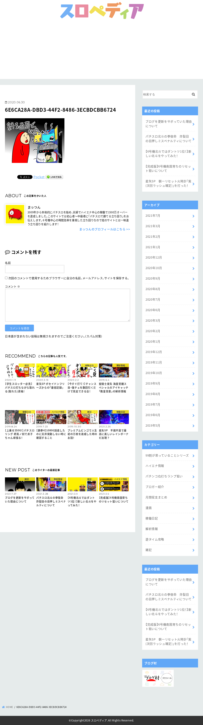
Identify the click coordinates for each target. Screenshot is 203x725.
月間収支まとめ (156, 497)
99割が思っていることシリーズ (167, 455)
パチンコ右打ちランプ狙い (164, 476)
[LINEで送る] (54, 176)
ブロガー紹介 (155, 487)
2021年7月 (153, 215)
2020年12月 (154, 257)
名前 (8, 263)
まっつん (34, 207)
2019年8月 (153, 394)
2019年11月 (154, 362)
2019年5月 (153, 425)
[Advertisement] (101, 51)
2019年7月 (153, 404)
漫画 (149, 508)
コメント (12, 286)
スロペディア (99, 720)
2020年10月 (154, 268)
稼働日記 (152, 518)
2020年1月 (153, 341)
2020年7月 (153, 299)
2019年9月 (153, 383)
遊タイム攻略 (155, 539)
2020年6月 (153, 310)
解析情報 (152, 529)
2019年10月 (154, 373)
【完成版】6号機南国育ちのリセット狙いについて (168, 168)
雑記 (149, 550)
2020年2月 (153, 331)
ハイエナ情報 (155, 465)
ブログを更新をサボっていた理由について (169, 123)
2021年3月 (153, 226)
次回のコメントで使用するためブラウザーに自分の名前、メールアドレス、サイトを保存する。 (68, 278)
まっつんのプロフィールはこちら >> (104, 229)
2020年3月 (153, 320)
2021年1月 (153, 247)
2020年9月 (153, 278)
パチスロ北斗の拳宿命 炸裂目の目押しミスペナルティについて (169, 138)
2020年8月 (153, 289)
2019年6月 (153, 415)
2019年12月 (154, 352)
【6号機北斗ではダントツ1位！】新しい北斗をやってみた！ (168, 153)
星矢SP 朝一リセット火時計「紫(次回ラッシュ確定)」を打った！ (169, 183)
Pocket (39, 176)
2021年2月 (153, 236)
